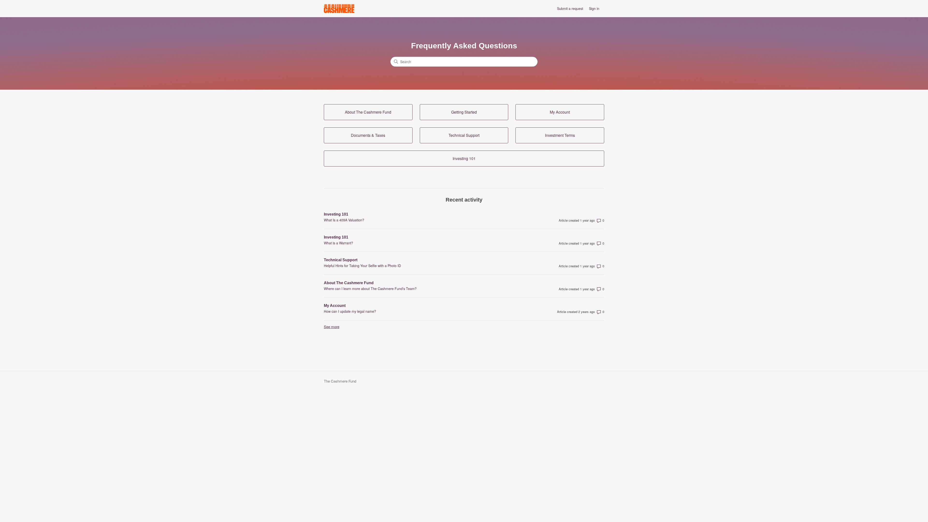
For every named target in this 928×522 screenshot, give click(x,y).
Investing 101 (336, 214)
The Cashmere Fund (340, 381)
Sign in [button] (594, 8)
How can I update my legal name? (350, 311)
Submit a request (570, 8)
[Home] (339, 8)
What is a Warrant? (338, 242)
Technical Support (340, 260)
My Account (335, 306)
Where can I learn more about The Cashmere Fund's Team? (370, 288)
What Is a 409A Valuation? (344, 220)
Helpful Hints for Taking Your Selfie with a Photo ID (362, 265)
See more (331, 326)
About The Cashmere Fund (349, 283)
